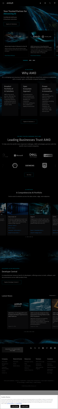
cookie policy (19, 403)
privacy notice (10, 403)
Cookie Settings (14, 406)
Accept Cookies (25, 406)
